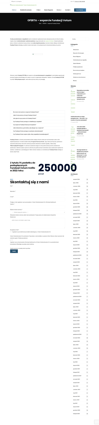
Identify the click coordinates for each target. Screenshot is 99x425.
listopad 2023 (80, 293)
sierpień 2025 (80, 220)
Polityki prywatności (78, 66)
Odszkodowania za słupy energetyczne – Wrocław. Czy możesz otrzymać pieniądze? (79, 118)
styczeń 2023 (80, 324)
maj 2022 (80, 351)
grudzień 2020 (80, 410)
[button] (37, 112)
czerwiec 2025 (80, 227)
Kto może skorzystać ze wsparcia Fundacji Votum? (26, 112)
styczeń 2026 (80, 203)
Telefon (12, 204)
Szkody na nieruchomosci (79, 77)
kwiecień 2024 (80, 275)
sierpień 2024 (80, 262)
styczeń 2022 (80, 365)
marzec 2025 (80, 238)
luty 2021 (80, 403)
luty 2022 (80, 362)
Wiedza (75, 80)
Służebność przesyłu (26, 10)
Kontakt (67, 10)
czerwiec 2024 (80, 269)
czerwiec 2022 (80, 348)
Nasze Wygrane (48, 10)
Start (40, 23)
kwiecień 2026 (80, 193)
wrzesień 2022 (80, 337)
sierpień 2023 (80, 303)
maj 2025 (80, 231)
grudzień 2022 (80, 327)
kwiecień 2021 (80, 396)
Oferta (14, 10)
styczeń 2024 (80, 286)
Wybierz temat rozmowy (16, 209)
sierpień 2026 (80, 179)
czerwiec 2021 (80, 389)
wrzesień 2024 (80, 258)
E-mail (12, 196)
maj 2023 (80, 313)
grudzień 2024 (80, 248)
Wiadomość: (13, 217)
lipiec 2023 (80, 306)
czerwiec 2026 (80, 186)
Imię (11, 186)
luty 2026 (80, 200)
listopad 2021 (80, 372)
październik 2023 (80, 296)
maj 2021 (80, 393)
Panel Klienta (79, 10)
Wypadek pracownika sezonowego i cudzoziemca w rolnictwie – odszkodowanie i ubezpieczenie (83, 95)
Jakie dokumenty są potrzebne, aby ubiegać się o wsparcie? (28, 128)
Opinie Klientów (77, 63)
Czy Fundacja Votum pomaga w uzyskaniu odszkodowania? (28, 131)
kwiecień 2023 (80, 317)
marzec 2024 (80, 279)
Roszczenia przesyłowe (78, 70)
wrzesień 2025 (80, 217)
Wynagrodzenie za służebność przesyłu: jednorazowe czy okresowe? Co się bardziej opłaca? (82, 153)
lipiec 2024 (80, 265)
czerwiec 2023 (80, 310)
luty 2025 (80, 241)
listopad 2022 (80, 331)
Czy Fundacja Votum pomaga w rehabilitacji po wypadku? (27, 121)
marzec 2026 (80, 196)
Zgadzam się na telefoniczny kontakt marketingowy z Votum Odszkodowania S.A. (31, 232)
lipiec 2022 (80, 344)
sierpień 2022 (80, 341)
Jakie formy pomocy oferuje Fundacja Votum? (25, 115)
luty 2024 (80, 282)
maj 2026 (80, 189)
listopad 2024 (80, 251)
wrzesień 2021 (80, 379)
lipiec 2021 (80, 386)
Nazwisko (13, 191)
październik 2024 (80, 255)
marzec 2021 (80, 399)
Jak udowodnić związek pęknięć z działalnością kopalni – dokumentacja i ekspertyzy (82, 130)
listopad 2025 (80, 210)
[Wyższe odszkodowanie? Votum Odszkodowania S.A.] (23, 5)
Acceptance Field (14, 230)
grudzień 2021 (80, 368)
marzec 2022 (80, 358)
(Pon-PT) (78, 1)
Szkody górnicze (77, 73)
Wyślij (14, 251)
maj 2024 (80, 272)
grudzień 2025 (80, 207)
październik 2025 (80, 213)
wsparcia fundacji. (49, 41)
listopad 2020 (80, 413)
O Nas (38, 10)
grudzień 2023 (80, 289)
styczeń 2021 (80, 406)
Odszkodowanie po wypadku (80, 60)
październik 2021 (80, 375)
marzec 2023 (80, 320)
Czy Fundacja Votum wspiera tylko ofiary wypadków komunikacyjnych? (31, 134)
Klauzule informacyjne (78, 53)
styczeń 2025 (80, 244)
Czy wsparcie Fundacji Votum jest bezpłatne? (24, 124)
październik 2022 (80, 334)
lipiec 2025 (80, 224)
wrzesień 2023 (80, 300)
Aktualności (76, 49)
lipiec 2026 (80, 182)
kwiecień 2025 (80, 234)
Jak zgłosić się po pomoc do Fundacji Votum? (24, 118)
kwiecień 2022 (80, 355)
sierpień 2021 (80, 382)
